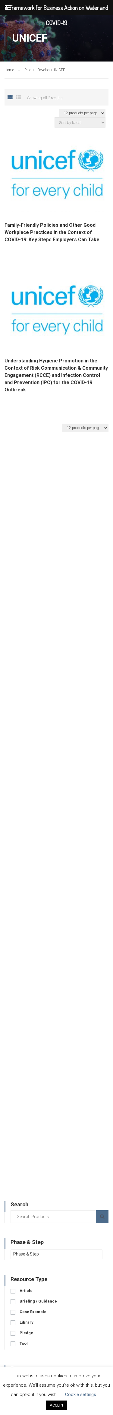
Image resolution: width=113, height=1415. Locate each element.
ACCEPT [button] (57, 1405)
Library (26, 1322)
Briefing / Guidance (38, 1301)
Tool (24, 1343)
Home (9, 70)
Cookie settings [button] (80, 1394)
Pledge (26, 1333)
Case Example (33, 1311)
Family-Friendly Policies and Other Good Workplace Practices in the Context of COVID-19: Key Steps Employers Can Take (52, 232)
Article (26, 1290)
